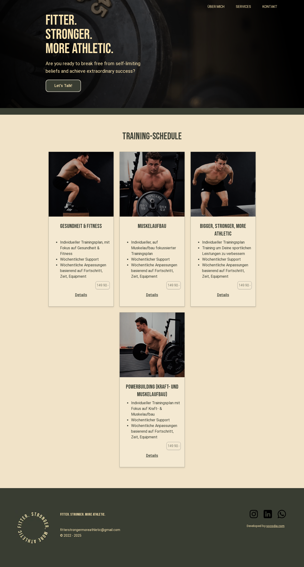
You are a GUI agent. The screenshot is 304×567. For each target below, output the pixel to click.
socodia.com (275, 526)
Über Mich (216, 7)
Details (81, 295)
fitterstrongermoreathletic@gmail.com (90, 530)
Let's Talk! (63, 85)
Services (243, 7)
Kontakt (269, 7)
